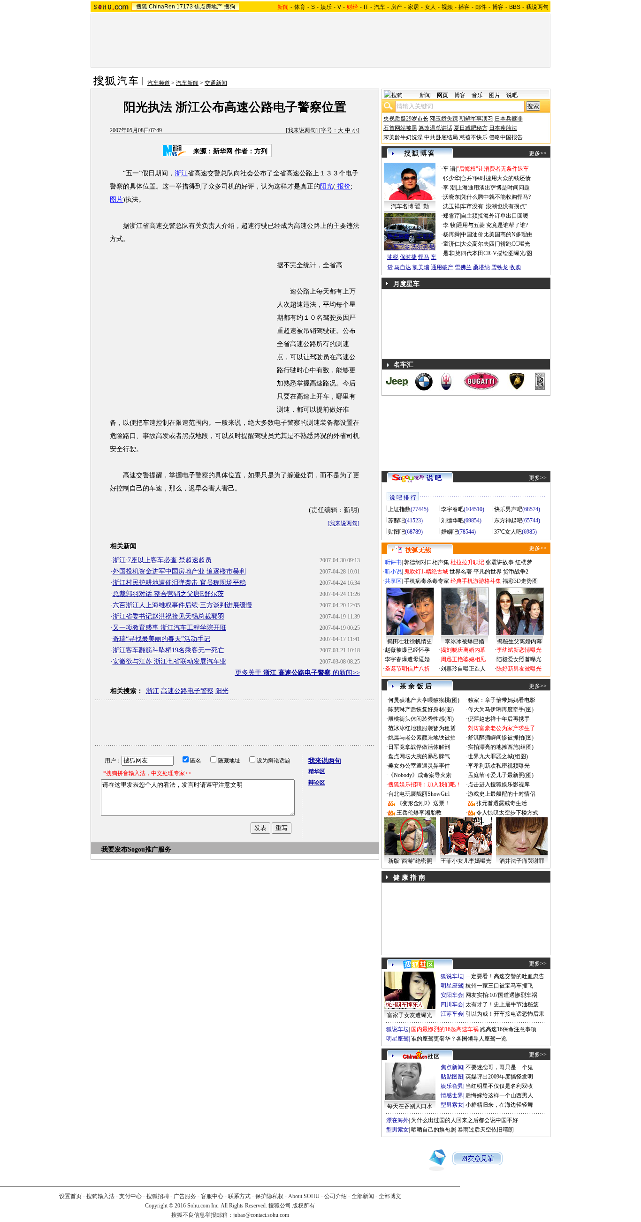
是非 (448, 253)
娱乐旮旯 (452, 1086)
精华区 (316, 771)
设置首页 (70, 1196)
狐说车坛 (452, 976)
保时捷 (408, 257)
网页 (442, 95)
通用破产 (442, 267)
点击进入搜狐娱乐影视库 (499, 784)
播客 (464, 7)
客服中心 (212, 1196)
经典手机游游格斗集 (475, 581)
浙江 (181, 173)
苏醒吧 (396, 520)
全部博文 (390, 1196)
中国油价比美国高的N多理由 (497, 234)
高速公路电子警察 (187, 690)
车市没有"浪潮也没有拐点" (494, 206)
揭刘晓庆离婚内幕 (463, 650)
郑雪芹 (451, 215)
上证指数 (399, 509)
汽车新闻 (187, 83)
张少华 (451, 178)
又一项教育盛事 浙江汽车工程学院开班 (169, 627)
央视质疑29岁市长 (405, 118)
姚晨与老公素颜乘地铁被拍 (422, 737)
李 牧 (449, 225)
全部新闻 (362, 1196)
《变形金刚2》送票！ (423, 803)
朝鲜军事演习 (476, 118)
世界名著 (461, 571)
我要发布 (114, 849)
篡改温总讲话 (435, 128)
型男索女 (452, 1104)
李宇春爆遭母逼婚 (407, 659)
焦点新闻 (452, 1067)
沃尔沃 (419, 246)
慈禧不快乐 (473, 137)
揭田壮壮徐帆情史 (409, 641)
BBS (514, 7)
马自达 (402, 267)
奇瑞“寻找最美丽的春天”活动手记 (161, 638)
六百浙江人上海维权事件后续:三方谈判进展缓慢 (182, 605)
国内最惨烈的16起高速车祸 (445, 1029)
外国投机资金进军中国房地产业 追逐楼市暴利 (179, 571)
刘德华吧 (452, 520)
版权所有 (303, 1205)
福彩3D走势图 (520, 581)
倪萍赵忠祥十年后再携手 (499, 719)
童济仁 (451, 244)
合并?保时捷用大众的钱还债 (496, 178)
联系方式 (239, 1196)
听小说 (393, 571)
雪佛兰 (463, 267)
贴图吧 (396, 531)
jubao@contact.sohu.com (261, 1215)
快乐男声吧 (508, 509)
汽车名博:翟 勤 (410, 206)
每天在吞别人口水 (409, 1106)
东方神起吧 (508, 520)
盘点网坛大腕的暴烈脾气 (419, 756)
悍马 (423, 257)
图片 (116, 199)
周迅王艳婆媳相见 (463, 659)
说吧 (512, 95)
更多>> (538, 153)
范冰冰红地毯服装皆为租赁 (422, 728)
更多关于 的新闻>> (297, 672)
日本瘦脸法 (503, 128)
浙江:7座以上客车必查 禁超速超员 (162, 560)
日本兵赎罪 (509, 118)
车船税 (425, 236)
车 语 (449, 169)
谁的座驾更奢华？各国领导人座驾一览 (459, 1038)
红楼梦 (523, 562)
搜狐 (141, 6)
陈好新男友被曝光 (519, 668)
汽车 (379, 7)
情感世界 (452, 1095)
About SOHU (304, 1196)
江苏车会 (452, 1014)
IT (366, 7)
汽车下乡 (398, 246)
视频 (447, 7)
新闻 (425, 95)
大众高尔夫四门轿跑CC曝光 (495, 244)
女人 (430, 7)
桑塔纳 (481, 267)
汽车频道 (158, 83)
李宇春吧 (452, 509)
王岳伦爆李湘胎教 (419, 812)
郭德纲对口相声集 (426, 562)
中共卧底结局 (441, 137)
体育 (299, 7)
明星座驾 (452, 985)
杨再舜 (451, 234)
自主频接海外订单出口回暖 (494, 215)
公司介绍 (335, 1196)
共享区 (393, 581)
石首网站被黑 (400, 128)
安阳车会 (452, 995)
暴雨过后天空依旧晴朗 (486, 1129)
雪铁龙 (499, 267)
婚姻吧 (449, 531)
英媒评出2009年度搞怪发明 (499, 1076)
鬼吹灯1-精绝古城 (426, 571)
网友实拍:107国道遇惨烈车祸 (501, 995)
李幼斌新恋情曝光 (519, 650)
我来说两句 (302, 130)
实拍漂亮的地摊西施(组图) (501, 747)
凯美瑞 (420, 267)
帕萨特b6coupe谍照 (409, 227)
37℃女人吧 (508, 531)
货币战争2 (515, 571)
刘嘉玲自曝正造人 (463, 668)
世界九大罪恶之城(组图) (498, 756)
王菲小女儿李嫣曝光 (466, 861)
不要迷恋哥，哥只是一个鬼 (499, 1067)
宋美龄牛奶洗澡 (403, 137)
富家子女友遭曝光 (409, 1015)
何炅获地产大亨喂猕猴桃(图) (423, 700)
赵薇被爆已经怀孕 (407, 650)
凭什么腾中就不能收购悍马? (496, 197)
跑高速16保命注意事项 (508, 1029)
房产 (396, 7)
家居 (413, 7)
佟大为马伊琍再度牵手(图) (501, 709)
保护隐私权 (269, 1196)
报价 (343, 186)
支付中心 (130, 1196)
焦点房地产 (208, 6)
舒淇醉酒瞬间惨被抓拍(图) (501, 737)
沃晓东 (451, 197)
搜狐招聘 (157, 1196)
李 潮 (449, 187)
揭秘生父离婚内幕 (519, 641)
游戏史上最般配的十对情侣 (501, 794)
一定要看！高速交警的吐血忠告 (504, 976)
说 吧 (434, 478)
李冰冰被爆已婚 (464, 641)
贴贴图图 (452, 1076)
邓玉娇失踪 (444, 118)
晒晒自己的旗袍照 (433, 1129)
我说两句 (537, 7)
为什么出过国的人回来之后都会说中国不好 (464, 1120)
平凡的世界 (487, 571)
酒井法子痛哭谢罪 (521, 861)
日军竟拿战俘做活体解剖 (419, 747)
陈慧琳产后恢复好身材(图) (421, 709)
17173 (184, 6)
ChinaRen (162, 6)
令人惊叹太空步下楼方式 (507, 812)
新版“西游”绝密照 (410, 861)
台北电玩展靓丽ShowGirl (419, 794)
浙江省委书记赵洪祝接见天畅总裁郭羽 (168, 616)
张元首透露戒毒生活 (501, 803)
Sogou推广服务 (149, 849)
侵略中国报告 (506, 137)
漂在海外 (397, 1120)
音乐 (477, 95)
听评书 (393, 562)
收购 (515, 267)
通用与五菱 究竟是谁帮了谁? (492, 225)
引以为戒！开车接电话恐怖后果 (504, 1014)
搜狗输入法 (100, 1196)
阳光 (326, 186)
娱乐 (326, 7)
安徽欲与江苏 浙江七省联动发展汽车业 (169, 661)
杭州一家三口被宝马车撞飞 (499, 985)
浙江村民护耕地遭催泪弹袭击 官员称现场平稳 (179, 582)
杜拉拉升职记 (467, 562)
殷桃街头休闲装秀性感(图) (421, 719)
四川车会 (452, 1004)
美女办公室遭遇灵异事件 (419, 765)
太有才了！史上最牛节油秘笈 (502, 1004)
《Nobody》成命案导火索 (419, 775)
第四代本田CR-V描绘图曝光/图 (493, 253)
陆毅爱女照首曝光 (519, 659)
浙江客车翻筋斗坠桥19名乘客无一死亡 (168, 650)
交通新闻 (216, 83)
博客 (498, 7)
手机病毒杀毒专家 (426, 581)
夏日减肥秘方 (471, 128)
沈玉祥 (451, 206)
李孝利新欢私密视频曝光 (499, 765)
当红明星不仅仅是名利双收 (499, 1086)
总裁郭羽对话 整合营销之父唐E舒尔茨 (168, 593)
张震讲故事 (500, 562)
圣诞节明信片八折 (407, 668)
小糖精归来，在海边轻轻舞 (499, 1104)
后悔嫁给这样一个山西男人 (499, 1095)
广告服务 (185, 1196)
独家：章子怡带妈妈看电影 (501, 700)
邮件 (481, 7)
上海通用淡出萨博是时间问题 (493, 187)
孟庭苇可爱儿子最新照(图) (501, 775)
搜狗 (229, 6)
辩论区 (316, 782)
